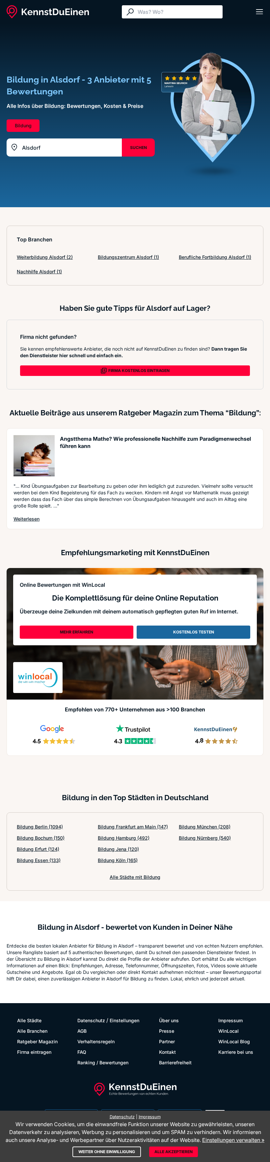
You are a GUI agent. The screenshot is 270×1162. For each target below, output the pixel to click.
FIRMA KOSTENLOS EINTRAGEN (139, 370)
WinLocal (228, 1031)
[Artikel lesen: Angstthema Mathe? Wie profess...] (34, 455)
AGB (82, 1031)
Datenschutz (91, 1020)
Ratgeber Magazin (37, 1041)
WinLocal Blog (234, 1041)
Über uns (169, 1020)
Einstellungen (124, 1020)
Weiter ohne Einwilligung (106, 1151)
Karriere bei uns (235, 1052)
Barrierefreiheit (175, 1062)
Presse (166, 1031)
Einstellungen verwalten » (233, 1140)
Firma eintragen (34, 1052)
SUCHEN (138, 147)
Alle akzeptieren (173, 1151)
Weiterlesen (27, 519)
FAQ (81, 1052)
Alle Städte (29, 1020)
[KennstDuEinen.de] (48, 11)
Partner (167, 1041)
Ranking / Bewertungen (102, 1062)
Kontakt (167, 1052)
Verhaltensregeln (96, 1041)
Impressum (230, 1020)
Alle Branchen (32, 1031)
